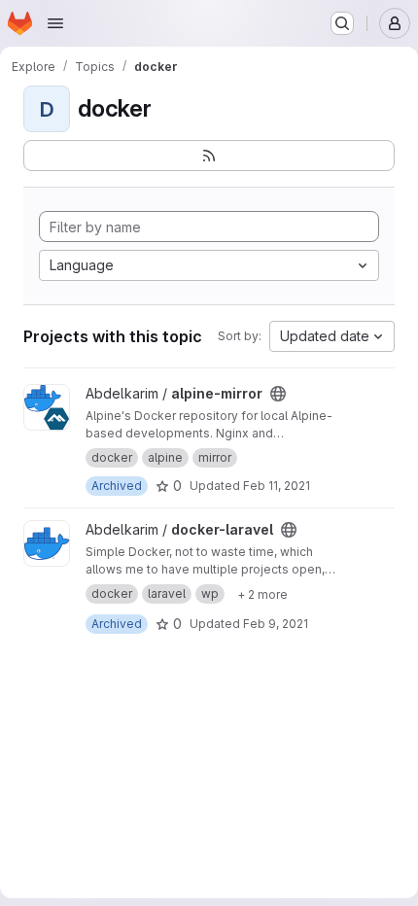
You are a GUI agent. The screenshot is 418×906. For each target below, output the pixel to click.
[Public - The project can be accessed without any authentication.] (278, 393)
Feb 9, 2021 (275, 623)
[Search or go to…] (342, 23)
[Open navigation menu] (55, 23)
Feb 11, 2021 (276, 485)
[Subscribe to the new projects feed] (209, 155)
